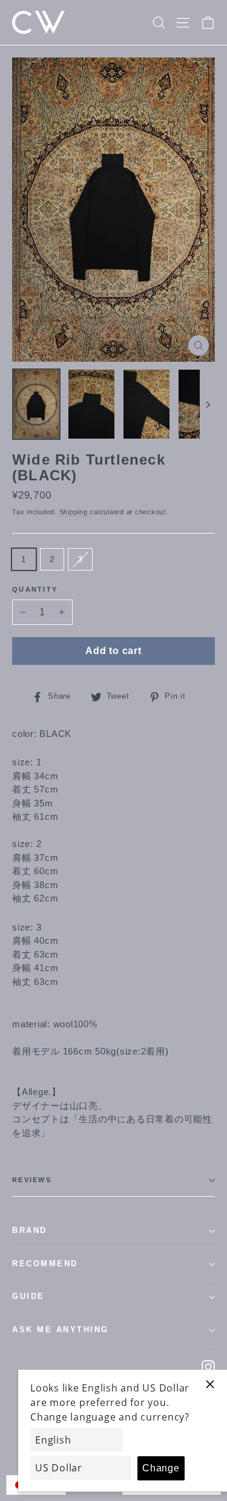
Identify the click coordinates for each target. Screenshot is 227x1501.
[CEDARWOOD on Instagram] (208, 1366)
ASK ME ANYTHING (60, 1330)
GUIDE (28, 1296)
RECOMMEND (45, 1264)
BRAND (29, 1230)
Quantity (35, 589)
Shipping (73, 511)
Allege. (36, 1092)
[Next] (207, 404)
